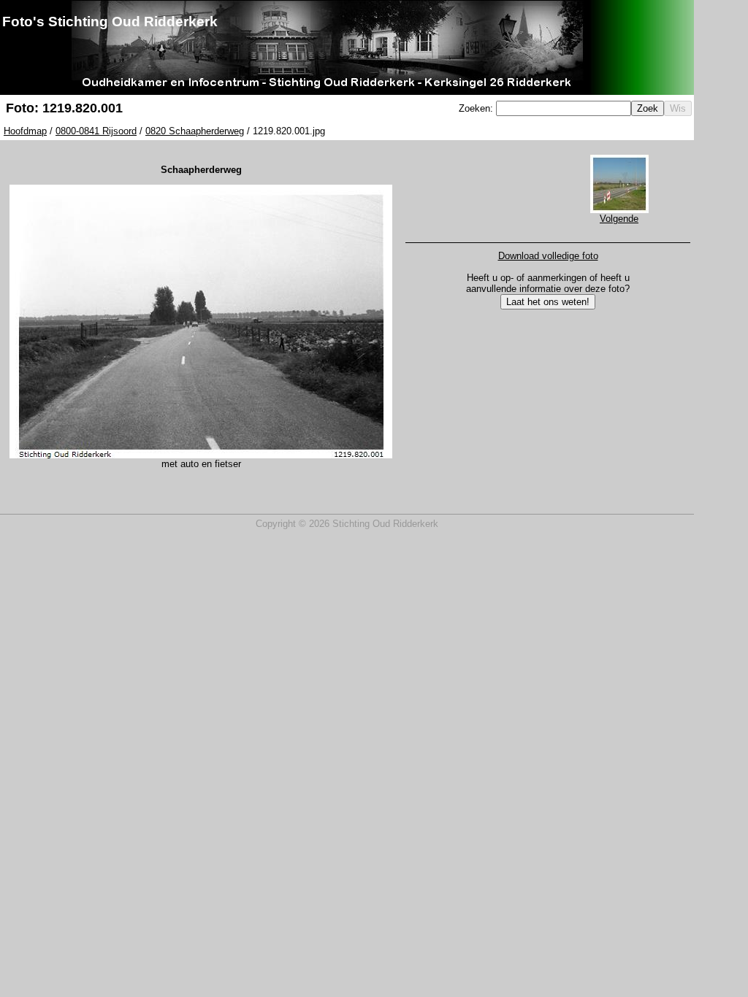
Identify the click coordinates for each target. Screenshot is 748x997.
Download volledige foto (548, 255)
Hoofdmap (25, 131)
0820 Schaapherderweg (194, 131)
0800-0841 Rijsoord (96, 131)
